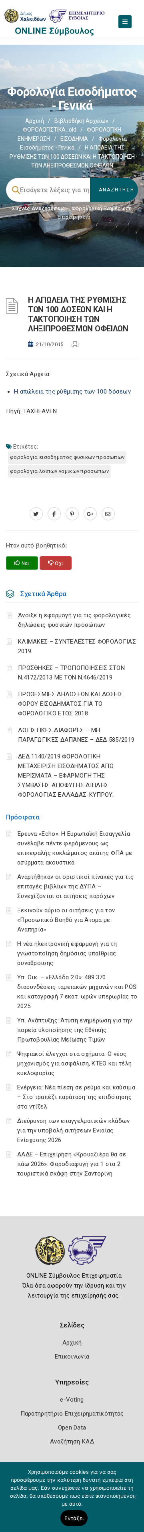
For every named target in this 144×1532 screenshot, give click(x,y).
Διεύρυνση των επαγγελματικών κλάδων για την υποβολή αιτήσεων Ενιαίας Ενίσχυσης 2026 (73, 1130)
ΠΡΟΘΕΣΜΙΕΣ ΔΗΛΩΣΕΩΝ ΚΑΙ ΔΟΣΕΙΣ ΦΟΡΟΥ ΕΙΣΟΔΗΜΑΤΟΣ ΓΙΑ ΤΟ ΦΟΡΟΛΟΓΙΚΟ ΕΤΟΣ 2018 (70, 704)
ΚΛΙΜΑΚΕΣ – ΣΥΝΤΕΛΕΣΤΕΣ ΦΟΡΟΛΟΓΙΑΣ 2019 (77, 646)
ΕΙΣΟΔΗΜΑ (74, 139)
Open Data (72, 1427)
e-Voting (72, 1399)
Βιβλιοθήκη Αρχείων (81, 121)
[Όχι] (134, 1501)
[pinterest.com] (72, 514)
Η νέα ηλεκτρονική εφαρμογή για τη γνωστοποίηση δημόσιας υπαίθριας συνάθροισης (67, 953)
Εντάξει (74, 1518)
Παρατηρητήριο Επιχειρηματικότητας (72, 1413)
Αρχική (34, 121)
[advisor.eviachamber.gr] (108, 514)
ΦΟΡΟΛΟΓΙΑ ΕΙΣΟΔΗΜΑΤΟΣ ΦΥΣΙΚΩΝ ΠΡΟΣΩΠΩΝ (67, 457)
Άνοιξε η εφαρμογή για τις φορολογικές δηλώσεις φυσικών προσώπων (74, 620)
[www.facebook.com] (54, 514)
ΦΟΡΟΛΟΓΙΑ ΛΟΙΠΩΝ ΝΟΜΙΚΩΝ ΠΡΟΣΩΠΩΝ (59, 471)
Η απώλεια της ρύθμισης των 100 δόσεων (72, 391)
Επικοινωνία (72, 1356)
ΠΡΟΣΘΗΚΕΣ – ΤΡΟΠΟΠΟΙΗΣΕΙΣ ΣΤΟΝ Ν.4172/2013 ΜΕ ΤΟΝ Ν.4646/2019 (71, 672)
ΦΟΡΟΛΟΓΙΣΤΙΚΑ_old (49, 129)
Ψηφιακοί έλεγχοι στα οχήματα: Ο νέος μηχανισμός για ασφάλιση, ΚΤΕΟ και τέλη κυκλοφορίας (74, 1063)
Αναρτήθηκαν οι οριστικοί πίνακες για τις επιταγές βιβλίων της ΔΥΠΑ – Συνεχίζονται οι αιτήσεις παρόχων (75, 886)
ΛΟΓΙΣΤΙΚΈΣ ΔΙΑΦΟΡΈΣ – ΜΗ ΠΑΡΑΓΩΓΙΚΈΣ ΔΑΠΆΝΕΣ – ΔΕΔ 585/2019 (76, 735)
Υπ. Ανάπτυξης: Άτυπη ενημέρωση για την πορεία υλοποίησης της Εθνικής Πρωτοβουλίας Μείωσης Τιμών (74, 1030)
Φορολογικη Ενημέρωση (102, 208)
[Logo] (72, 1256)
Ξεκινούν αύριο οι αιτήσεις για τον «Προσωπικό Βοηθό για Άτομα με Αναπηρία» (66, 920)
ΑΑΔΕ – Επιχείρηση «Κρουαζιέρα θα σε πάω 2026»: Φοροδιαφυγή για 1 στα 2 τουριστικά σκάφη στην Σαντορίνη (71, 1164)
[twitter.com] (36, 514)
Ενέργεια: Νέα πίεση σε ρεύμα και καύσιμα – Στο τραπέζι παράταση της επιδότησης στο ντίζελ (76, 1097)
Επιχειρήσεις (74, 217)
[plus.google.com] (90, 514)
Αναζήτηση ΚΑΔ (72, 1441)
